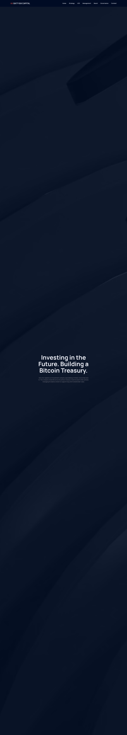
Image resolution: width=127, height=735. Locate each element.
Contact (113, 3)
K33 (78, 3)
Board (96, 3)
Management (87, 3)
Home (64, 3)
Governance (104, 3)
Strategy (72, 3)
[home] (20, 3)
